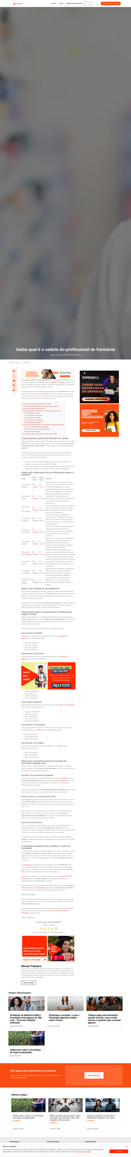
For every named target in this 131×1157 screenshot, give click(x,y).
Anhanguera (27, 865)
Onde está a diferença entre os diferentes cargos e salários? (40, 406)
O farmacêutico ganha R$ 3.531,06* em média (36, 404)
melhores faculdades (28, 904)
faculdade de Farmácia (57, 382)
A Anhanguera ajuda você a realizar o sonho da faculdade (39, 434)
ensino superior (26, 554)
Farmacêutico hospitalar (32, 413)
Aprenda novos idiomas (32, 431)
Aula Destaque (40, 888)
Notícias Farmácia (75, 355)
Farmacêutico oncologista (33, 422)
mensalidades (61, 858)
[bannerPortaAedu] (48, 948)
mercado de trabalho (59, 780)
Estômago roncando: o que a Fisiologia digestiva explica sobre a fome (64, 1017)
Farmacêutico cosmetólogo (33, 420)
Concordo (119, 1151)
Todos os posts (28, 982)
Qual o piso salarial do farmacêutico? (33, 408)
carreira (30, 768)
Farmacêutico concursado (33, 415)
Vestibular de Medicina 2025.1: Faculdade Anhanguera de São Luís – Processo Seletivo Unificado (26, 1019)
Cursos (61, 3)
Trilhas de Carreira (27, 888)
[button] (14, 371)
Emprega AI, (69, 885)
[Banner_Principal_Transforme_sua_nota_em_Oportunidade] (48, 374)
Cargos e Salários (56, 355)
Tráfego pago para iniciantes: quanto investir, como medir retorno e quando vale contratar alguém (104, 1019)
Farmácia (64, 778)
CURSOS (65, 355)
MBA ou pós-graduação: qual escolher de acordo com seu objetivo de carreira (65, 1117)
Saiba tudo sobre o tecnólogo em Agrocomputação (25, 1051)
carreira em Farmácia (28, 619)
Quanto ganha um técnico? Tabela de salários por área (101, 1116)
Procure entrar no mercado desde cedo (37, 429)
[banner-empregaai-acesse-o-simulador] (99, 387)
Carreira (53, 3)
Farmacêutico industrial (32, 417)
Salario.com (63, 636)
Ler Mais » (17, 1120)
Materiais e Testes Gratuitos (74, 3)
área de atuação (43, 394)
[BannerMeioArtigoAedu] (48, 675)
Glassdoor (71, 705)
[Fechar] (126, 1146)
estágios (28, 799)
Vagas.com (24, 638)
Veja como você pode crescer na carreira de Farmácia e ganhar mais (43, 424)
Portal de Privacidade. (83, 1152)
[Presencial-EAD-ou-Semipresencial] (99, 420)
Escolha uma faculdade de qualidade (36, 427)
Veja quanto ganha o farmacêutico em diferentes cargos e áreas (41, 411)
